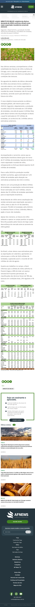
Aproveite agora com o (17, 1)
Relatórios (17, 562)
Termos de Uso (17, 582)
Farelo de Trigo (17, 542)
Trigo (3, 442)
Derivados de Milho (17, 547)
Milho (3, 498)
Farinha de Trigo (17, 540)
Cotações (17, 564)
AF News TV (17, 567)
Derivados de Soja (18, 552)
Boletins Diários (17, 559)
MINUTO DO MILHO (8, 388)
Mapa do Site (17, 585)
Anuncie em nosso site (17, 577)
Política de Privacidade (17, 580)
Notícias (17, 557)
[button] (2, 44)
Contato (17, 575)
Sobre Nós (17, 572)
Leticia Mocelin (5, 38)
